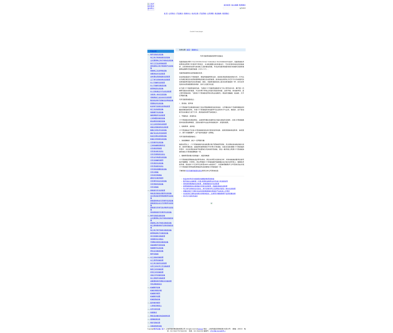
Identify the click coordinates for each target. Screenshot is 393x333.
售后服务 (218, 13)
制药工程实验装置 (156, 269)
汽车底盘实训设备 (156, 163)
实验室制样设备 (156, 326)
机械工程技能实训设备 (158, 139)
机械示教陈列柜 (156, 290)
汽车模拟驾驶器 (156, 148)
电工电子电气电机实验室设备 (161, 230)
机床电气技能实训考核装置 (160, 106)
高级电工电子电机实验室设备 (161, 223)
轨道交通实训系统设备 (158, 136)
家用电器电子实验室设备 (159, 233)
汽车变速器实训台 (156, 166)
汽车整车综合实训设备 (158, 181)
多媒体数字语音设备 (157, 245)
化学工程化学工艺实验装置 (160, 266)
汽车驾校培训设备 (156, 184)
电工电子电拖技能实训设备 (160, 57)
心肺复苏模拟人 (156, 306)
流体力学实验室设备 (157, 275)
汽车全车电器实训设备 (158, 157)
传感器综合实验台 (156, 239)
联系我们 (242, 5)
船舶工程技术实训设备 (158, 130)
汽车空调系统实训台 (157, 154)
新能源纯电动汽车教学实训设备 (161, 201)
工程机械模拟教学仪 (157, 145)
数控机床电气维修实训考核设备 (161, 100)
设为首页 (227, 5)
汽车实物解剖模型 (156, 160)
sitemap (200, 329)
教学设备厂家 (159, 329)
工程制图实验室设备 (157, 118)
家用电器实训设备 (156, 88)
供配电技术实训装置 (157, 74)
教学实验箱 (154, 254)
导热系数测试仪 (156, 284)
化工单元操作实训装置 (158, 263)
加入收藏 (234, 5)
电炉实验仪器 (155, 322)
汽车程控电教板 (156, 175)
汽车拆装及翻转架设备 (158, 169)
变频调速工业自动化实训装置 (161, 97)
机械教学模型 (155, 293)
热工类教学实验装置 (157, 278)
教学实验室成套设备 (157, 215)
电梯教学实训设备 (156, 248)
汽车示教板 (154, 172)
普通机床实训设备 (156, 103)
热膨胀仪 (153, 312)
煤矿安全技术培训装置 (158, 133)
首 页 (166, 13)
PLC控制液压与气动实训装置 (160, 91)
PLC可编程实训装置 (157, 82)
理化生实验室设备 (156, 251)
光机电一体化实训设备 (158, 94)
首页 (188, 50)
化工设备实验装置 (156, 257)
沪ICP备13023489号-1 (218, 331)
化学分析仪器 (155, 309)
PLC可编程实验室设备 (158, 85)
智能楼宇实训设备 (156, 112)
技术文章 (195, 13)
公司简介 (172, 13)
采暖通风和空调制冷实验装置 (161, 281)
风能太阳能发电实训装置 (159, 127)
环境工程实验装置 (156, 272)
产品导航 (202, 13)
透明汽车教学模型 (156, 178)
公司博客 (210, 13)
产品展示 (179, 13)
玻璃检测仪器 (155, 319)
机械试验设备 (155, 299)
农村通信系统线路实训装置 (160, 76)
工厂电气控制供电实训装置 (160, 79)
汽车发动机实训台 (156, 151)
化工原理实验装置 (156, 260)
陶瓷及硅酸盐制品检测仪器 (160, 316)
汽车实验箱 (154, 187)
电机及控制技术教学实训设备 (161, 193)
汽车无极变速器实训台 (194, 171)
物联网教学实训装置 (157, 115)
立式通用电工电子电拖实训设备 (161, 60)
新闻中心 (187, 13)
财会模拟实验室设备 (157, 121)
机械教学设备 (155, 287)
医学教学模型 (155, 303)
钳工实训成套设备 (156, 109)
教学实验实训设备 (156, 54)
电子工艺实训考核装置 (158, 63)
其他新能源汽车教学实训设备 (161, 212)
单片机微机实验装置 (157, 236)
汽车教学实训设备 (156, 142)
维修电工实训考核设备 (158, 71)
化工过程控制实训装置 (158, 124)
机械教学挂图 (155, 296)
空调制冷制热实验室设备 (159, 242)
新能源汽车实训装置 (157, 190)
